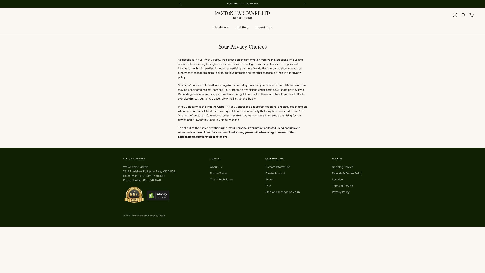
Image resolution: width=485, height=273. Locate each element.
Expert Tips (263, 27)
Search (269, 179)
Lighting (242, 27)
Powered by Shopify (156, 215)
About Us (216, 167)
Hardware (220, 27)
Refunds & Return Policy (347, 173)
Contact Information (277, 167)
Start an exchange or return (282, 192)
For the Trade (218, 173)
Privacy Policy (341, 192)
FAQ (268, 185)
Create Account (275, 173)
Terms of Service (342, 185)
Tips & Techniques (221, 179)
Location (337, 179)
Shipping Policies (342, 167)
